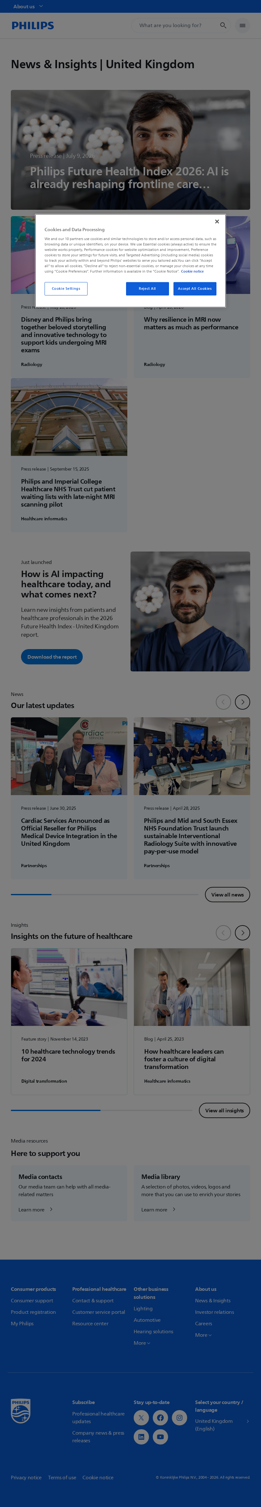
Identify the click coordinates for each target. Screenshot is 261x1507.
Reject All (147, 289)
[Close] (217, 222)
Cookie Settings (66, 289)
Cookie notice (192, 271)
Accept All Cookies (195, 289)
